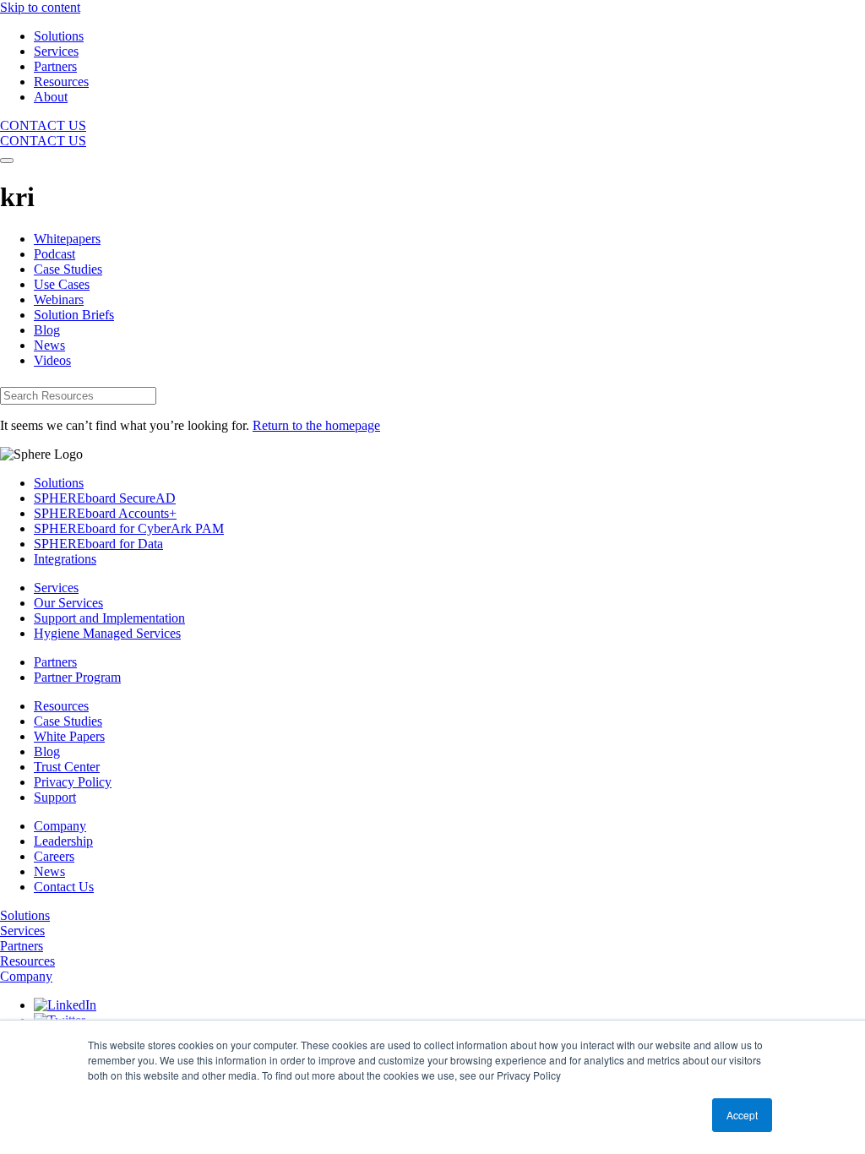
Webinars (59, 299)
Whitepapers (67, 238)
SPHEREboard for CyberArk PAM (129, 528)
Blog (47, 330)
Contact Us (64, 886)
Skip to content (40, 7)
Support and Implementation (109, 618)
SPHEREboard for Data (98, 543)
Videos (52, 360)
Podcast (54, 254)
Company (60, 826)
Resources (61, 706)
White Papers (69, 736)
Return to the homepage (316, 425)
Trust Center (67, 766)
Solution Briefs (74, 315)
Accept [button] (742, 1115)
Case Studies (68, 269)
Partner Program (77, 677)
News (49, 345)
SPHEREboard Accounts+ (105, 513)
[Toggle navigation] (7, 160)
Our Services (68, 603)
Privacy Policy (73, 782)
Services (56, 587)
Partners (55, 662)
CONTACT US (43, 125)
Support (55, 797)
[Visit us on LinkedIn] (65, 1005)
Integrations (65, 559)
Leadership (63, 841)
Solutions (59, 483)
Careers (54, 856)
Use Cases (62, 284)
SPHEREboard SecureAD (105, 498)
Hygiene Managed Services (107, 633)
